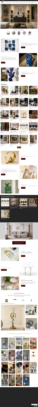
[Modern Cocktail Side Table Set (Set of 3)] (23, 102)
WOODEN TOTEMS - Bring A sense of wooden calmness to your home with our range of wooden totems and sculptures (19, 243)
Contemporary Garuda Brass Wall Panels (23, 144)
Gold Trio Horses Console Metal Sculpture (23, 119)
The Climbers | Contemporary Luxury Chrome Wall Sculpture (13, 132)
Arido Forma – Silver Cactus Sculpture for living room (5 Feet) (23, 95)
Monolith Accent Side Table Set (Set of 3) (33, 107)
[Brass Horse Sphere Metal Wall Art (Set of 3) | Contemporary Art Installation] (33, 126)
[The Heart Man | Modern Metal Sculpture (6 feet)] (4, 126)
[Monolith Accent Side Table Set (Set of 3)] (33, 102)
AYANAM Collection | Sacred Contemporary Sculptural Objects (23, 208)
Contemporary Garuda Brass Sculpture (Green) (32, 144)
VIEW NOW (23, 47)
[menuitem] (8, 2)
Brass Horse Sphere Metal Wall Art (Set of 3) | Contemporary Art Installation (33, 132)
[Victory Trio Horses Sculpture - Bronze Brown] (33, 114)
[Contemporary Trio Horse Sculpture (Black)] (4, 139)
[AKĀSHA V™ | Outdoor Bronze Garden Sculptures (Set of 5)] (33, 90)
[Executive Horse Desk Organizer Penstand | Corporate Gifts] (4, 114)
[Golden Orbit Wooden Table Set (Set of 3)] (4, 102)
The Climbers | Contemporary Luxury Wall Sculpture (23, 132)
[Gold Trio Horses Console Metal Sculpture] (23, 114)
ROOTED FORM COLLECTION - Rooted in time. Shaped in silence (14, 208)
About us (14, 399)
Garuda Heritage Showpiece (13, 119)
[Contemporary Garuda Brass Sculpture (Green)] (33, 139)
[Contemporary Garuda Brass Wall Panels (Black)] (14, 139)
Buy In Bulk (21, 404)
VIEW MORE (4, 17)
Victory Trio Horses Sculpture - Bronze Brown (33, 119)
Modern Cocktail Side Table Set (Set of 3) (23, 107)
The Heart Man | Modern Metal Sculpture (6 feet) (4, 132)
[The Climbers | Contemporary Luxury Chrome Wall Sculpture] (14, 126)
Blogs (14, 404)
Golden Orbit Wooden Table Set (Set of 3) (4, 107)
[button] (32, 2)
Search (21, 399)
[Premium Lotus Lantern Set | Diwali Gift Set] (4, 90)
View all (19, 147)
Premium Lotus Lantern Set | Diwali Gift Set (4, 95)
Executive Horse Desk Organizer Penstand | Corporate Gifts (4, 119)
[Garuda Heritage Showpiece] (14, 114)
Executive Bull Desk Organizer (13, 95)
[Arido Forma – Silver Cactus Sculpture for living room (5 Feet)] (23, 90)
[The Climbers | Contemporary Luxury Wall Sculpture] (23, 126)
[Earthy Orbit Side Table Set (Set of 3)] (14, 102)
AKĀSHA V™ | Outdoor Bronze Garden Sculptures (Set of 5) (32, 95)
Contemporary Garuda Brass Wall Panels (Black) (14, 144)
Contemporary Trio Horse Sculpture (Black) (3, 144)
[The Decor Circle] (2, 2)
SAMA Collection (3, 218)
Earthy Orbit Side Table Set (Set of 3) (14, 107)
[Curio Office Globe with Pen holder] (31, 310)
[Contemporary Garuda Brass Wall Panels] (23, 139)
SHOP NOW (23, 285)
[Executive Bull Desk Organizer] (14, 90)
